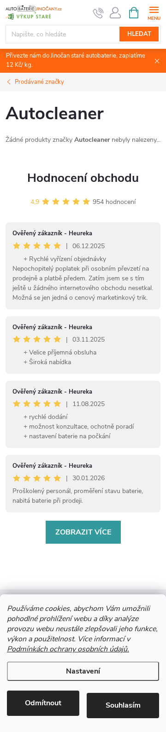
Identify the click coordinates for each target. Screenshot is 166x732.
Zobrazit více (83, 532)
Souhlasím (123, 705)
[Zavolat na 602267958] (98, 13)
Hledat (139, 34)
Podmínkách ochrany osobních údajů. (68, 649)
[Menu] (154, 12)
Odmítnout (43, 703)
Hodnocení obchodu (83, 178)
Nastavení (83, 671)
